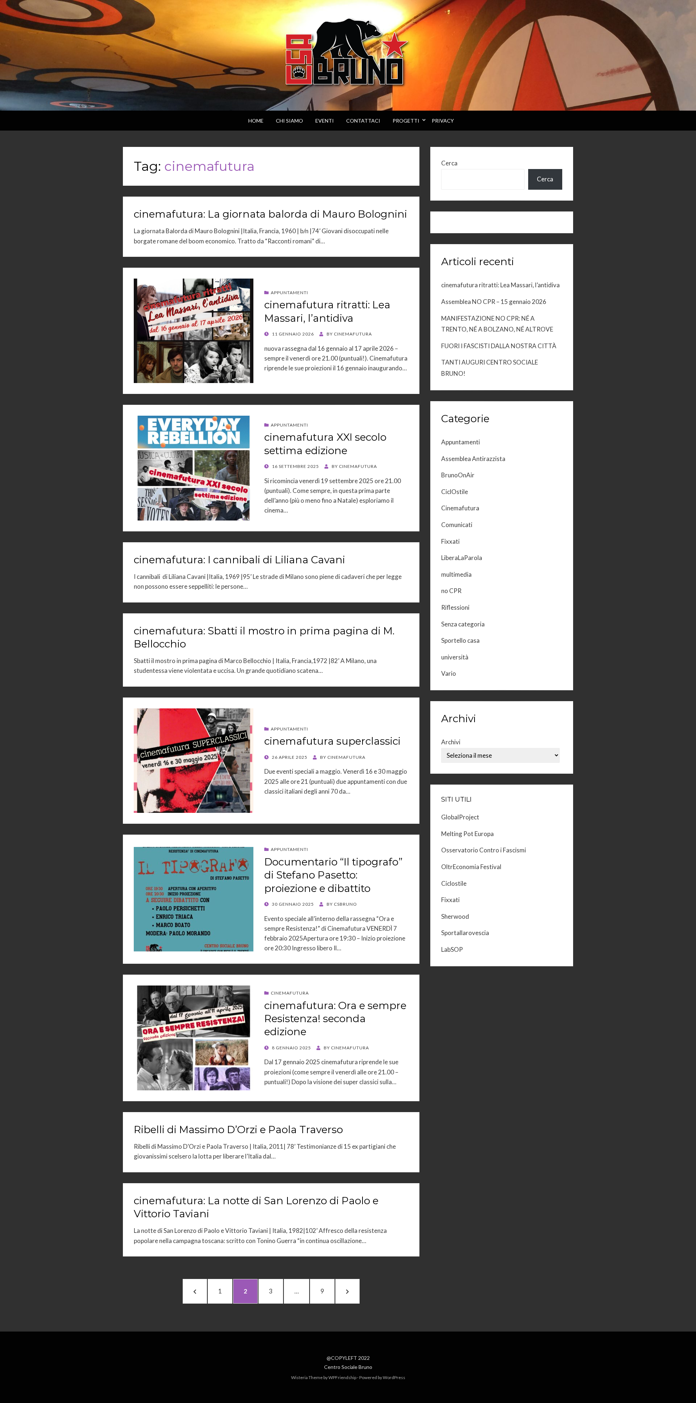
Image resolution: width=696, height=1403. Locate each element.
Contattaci (363, 121)
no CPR (451, 590)
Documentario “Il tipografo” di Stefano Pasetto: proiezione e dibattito (333, 875)
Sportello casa (460, 640)
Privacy (443, 121)
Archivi (450, 742)
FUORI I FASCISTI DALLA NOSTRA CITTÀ (498, 346)
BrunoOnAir (458, 475)
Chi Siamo (289, 121)
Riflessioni (455, 607)
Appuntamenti (289, 292)
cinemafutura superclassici (332, 741)
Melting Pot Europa (467, 834)
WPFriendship (342, 1377)
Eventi (324, 121)
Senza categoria (463, 624)
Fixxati (450, 541)
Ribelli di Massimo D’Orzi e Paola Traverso (238, 1129)
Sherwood (455, 916)
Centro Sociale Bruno (348, 1367)
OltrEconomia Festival (471, 867)
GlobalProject (460, 817)
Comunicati (456, 524)
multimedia (456, 574)
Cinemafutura (290, 993)
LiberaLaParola (461, 557)
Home (256, 121)
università (454, 657)
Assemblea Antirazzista (473, 458)
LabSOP (452, 949)
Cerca (449, 163)
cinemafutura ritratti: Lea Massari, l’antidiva (500, 285)
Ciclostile (454, 883)
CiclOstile (454, 491)
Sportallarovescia (465, 933)
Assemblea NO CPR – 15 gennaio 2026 (493, 301)
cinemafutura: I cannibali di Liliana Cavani (239, 560)
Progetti (406, 121)
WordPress (394, 1377)
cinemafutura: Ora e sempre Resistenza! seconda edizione (335, 1018)
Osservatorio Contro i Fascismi (483, 850)
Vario (448, 673)
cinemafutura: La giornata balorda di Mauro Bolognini (270, 214)
